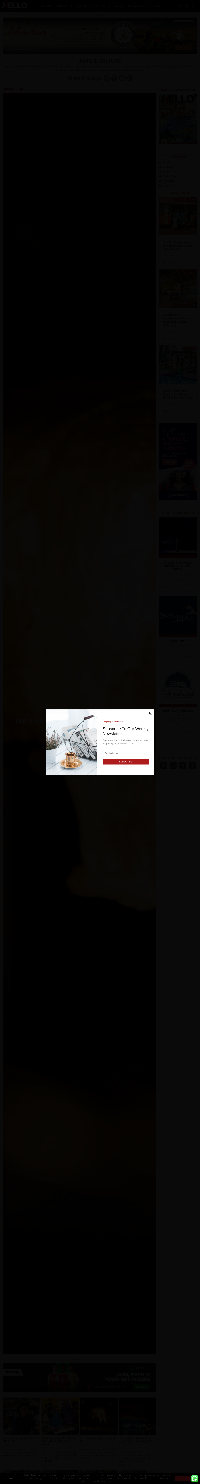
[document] (100, 742)
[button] (151, 713)
